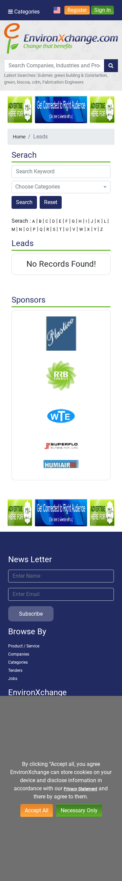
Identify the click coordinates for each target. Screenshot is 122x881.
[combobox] (54, 65)
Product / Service (23, 646)
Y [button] (95, 229)
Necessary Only (79, 810)
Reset (50, 202)
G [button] (73, 221)
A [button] (33, 221)
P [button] (34, 229)
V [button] (74, 229)
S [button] (54, 229)
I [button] (86, 221)
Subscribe (31, 614)
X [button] (88, 229)
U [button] (67, 229)
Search (24, 202)
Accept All (36, 810)
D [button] (53, 221)
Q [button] (41, 229)
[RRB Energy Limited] (61, 375)
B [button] (40, 221)
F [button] (66, 221)
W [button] (81, 229)
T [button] (60, 229)
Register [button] (77, 10)
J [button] (92, 221)
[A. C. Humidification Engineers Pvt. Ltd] (61, 463)
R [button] (47, 229)
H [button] (80, 221)
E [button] (60, 221)
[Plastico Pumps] (61, 333)
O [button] (27, 229)
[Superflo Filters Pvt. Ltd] (61, 445)
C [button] (46, 221)
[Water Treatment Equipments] (61, 415)
